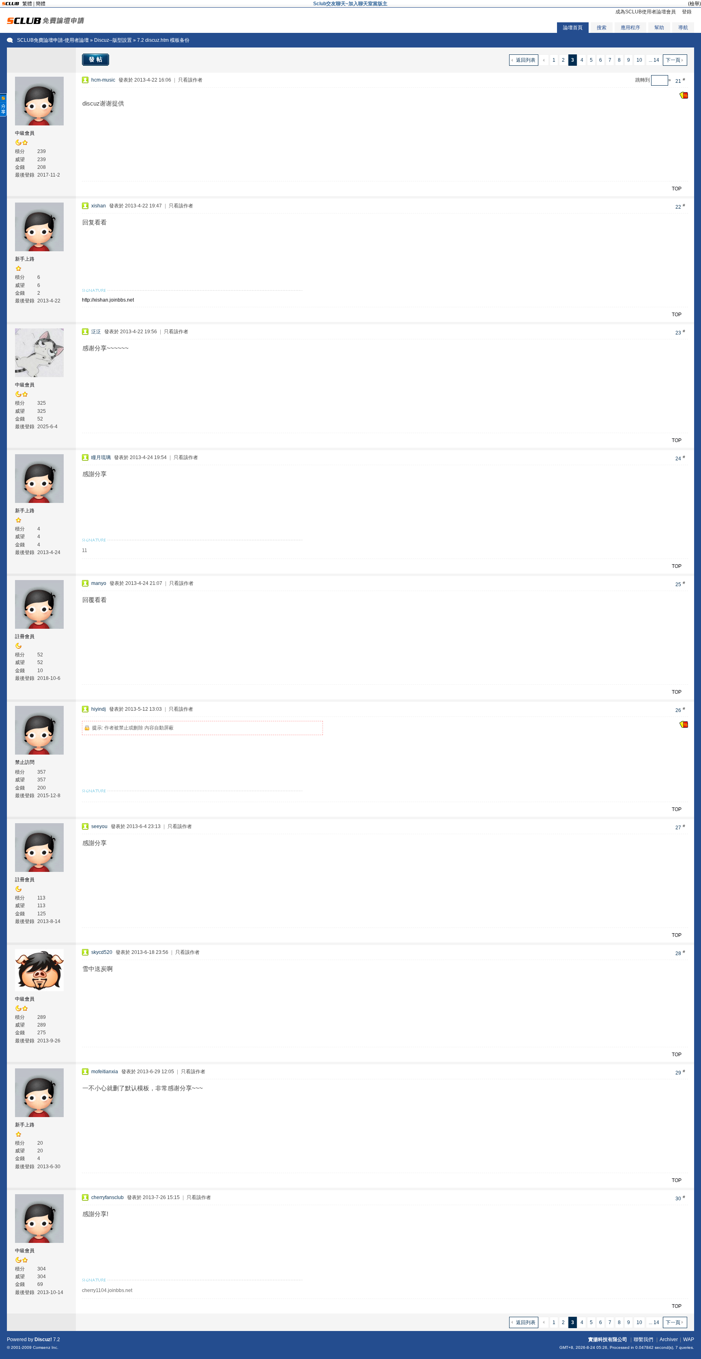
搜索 (601, 27)
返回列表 (525, 60)
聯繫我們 (643, 1339)
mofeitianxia (104, 1071)
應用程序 (630, 27)
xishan (98, 206)
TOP (677, 189)
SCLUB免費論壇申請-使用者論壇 (53, 40)
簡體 (40, 3)
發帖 (96, 59)
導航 (683, 27)
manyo (98, 583)
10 (639, 60)
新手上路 (24, 259)
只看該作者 (190, 80)
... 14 (654, 60)
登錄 (687, 12)
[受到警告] (683, 97)
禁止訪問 (24, 762)
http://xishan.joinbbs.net (108, 300)
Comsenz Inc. (45, 1347)
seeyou (99, 826)
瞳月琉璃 (101, 457)
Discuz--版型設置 (113, 40)
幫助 (659, 27)
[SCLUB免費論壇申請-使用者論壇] (45, 22)
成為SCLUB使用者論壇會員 (645, 12)
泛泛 (96, 331)
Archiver (669, 1339)
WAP (688, 1339)
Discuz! (43, 1339)
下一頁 (673, 60)
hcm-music (103, 80)
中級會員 (24, 133)
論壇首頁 (573, 27)
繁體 (27, 3)
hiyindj (98, 709)
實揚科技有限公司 (607, 1339)
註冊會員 (24, 636)
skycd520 (101, 952)
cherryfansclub (107, 1197)
